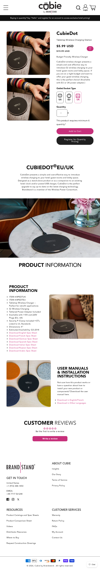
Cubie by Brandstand (45, 565)
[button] (6, 7)
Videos (10, 526)
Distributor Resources (17, 532)
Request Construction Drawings (21, 543)
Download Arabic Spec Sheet (22, 350)
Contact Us (57, 537)
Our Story (56, 474)
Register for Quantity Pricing (75, 140)
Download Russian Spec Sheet (23, 347)
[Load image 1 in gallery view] (28, 99)
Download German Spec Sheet (23, 338)
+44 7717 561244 (15, 493)
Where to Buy (13, 537)
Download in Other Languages (71, 403)
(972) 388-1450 (16, 486)
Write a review (50, 438)
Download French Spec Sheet (22, 335)
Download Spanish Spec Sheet (23, 341)
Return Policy (58, 520)
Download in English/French (70, 400)
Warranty (56, 515)
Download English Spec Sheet (23, 332)
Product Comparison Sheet (19, 520)
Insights (55, 468)
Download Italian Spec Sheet (22, 344)
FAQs (54, 526)
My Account (57, 532)
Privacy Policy (58, 485)
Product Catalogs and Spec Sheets (23, 515)
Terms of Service (59, 480)
